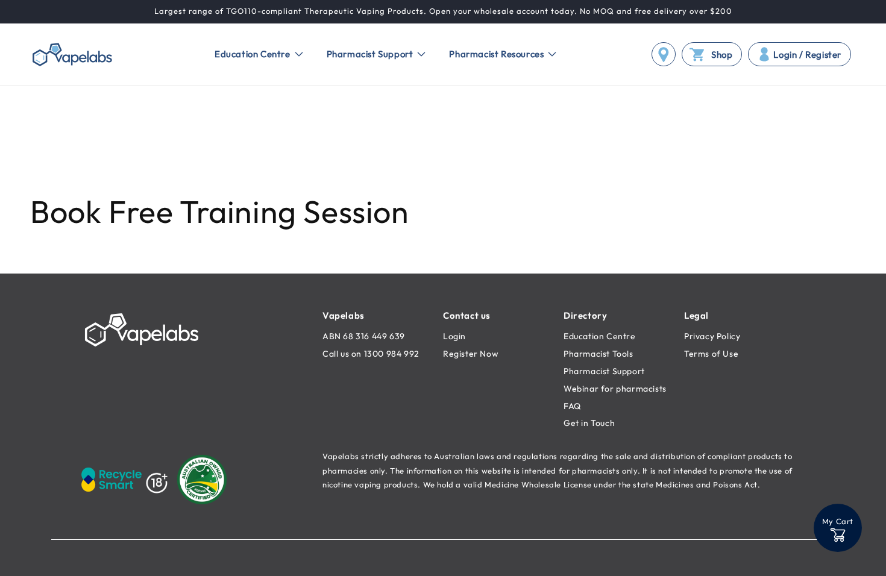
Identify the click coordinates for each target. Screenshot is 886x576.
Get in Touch (589, 423)
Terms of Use (711, 353)
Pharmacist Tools (598, 353)
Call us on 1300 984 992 (370, 353)
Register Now (470, 353)
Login (454, 336)
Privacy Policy (712, 336)
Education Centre (600, 336)
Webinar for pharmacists (615, 388)
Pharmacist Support (604, 371)
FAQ (572, 406)
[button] (256, 54)
